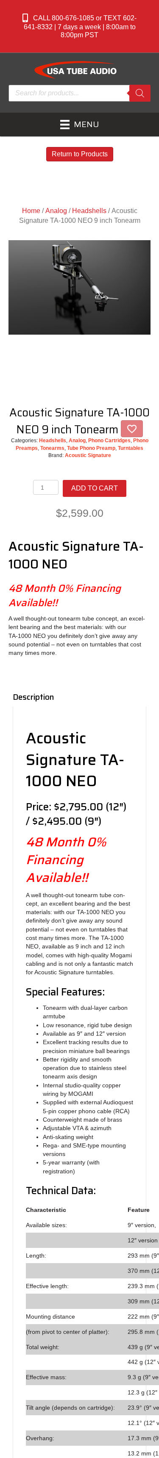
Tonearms (52, 448)
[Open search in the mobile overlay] (79, 93)
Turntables (130, 448)
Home (31, 210)
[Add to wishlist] (132, 428)
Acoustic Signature (88, 455)
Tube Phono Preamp (91, 448)
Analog (56, 210)
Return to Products (80, 154)
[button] (79, 26)
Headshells (89, 210)
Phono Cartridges (109, 440)
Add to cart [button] (94, 488)
